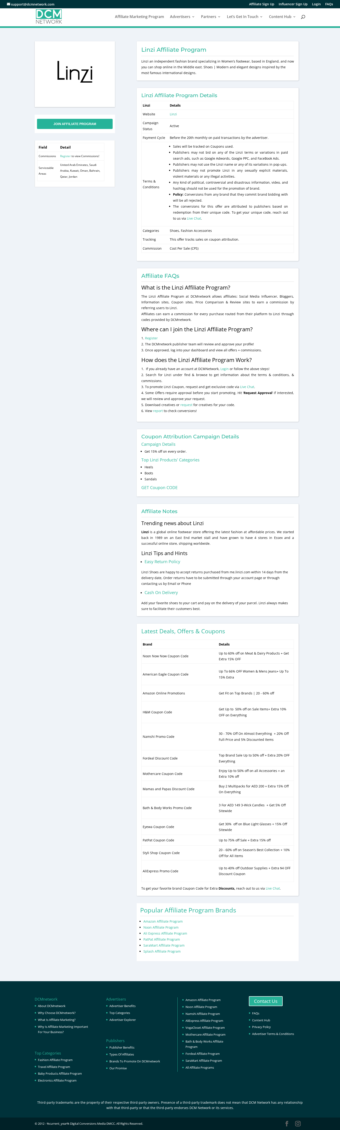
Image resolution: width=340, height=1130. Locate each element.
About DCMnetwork (51, 1006)
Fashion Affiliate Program (55, 1060)
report (158, 411)
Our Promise (118, 1068)
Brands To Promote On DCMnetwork (134, 1061)
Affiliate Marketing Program (139, 17)
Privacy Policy (261, 1027)
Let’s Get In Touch (242, 17)
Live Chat (194, 218)
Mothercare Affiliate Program (205, 1034)
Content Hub (280, 17)
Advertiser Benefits (122, 1006)
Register (65, 156)
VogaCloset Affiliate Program (205, 1027)
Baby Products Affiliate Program (60, 1073)
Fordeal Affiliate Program (202, 1054)
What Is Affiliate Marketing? (57, 1020)
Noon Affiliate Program (161, 927)
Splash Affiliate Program (162, 951)
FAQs (329, 4)
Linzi (173, 114)
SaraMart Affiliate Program (164, 945)
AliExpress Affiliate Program (204, 1021)
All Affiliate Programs (199, 1067)
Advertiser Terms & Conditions (273, 1034)
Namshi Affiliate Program (202, 1014)
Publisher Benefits (121, 1047)
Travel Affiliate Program (54, 1067)
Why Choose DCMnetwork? (57, 1013)
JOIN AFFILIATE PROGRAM (74, 124)
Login (316, 4)
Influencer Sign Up (293, 4)
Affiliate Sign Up (261, 4)
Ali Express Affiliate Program (165, 933)
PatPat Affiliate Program (161, 939)
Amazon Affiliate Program (163, 921)
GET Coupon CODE (159, 487)
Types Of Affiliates (121, 1054)
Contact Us (266, 1001)
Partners (208, 17)
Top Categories (119, 1013)
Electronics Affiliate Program (57, 1080)
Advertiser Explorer (122, 1020)
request (186, 405)
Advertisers (180, 17)
